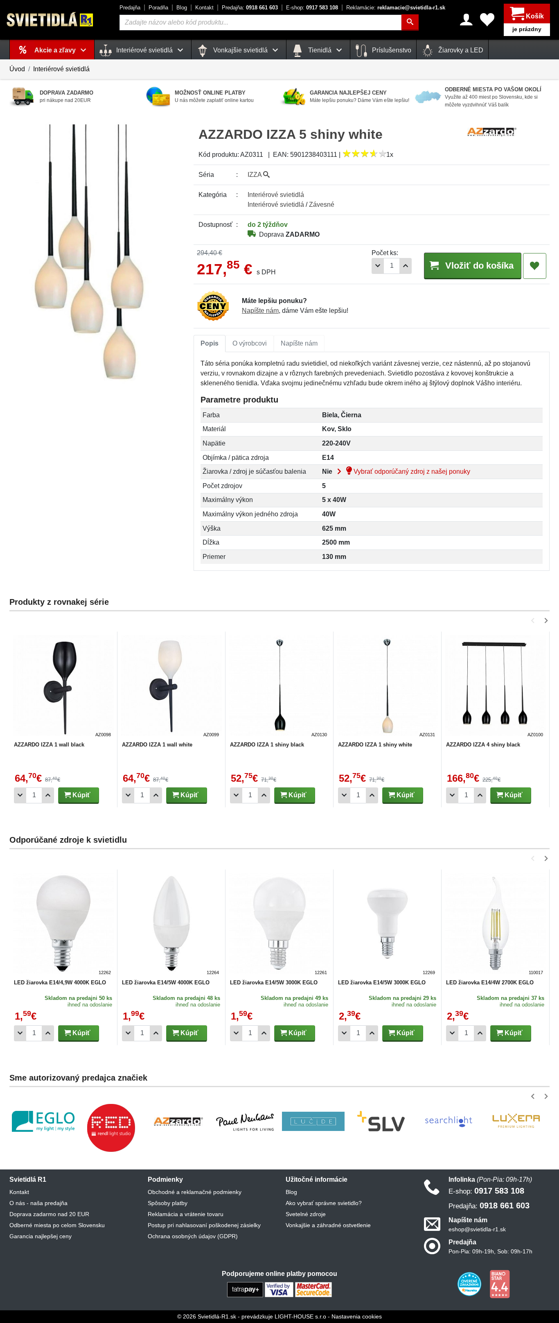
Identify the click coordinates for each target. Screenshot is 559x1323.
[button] (534, 620)
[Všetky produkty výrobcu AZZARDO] (491, 131)
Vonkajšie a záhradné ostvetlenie (328, 1225)
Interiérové (276, 194)
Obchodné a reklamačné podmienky (194, 1192)
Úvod (17, 69)
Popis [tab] (210, 343)
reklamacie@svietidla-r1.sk (395, 8)
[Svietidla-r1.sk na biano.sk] (499, 1283)
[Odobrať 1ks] (378, 266)
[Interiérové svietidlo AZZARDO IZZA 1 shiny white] (387, 687)
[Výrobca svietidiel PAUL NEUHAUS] (246, 1121)
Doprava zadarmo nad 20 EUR (49, 1214)
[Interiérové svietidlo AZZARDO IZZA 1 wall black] (63, 687)
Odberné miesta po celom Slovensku (57, 1225)
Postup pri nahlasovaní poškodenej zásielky (204, 1225)
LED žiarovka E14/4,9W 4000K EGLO (60, 982)
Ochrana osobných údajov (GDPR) (193, 1236)
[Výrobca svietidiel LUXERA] (516, 1121)
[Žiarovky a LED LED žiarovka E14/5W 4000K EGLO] (171, 924)
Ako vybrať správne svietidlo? (324, 1203)
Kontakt (204, 8)
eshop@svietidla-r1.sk (477, 1229)
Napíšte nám (260, 310)
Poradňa (158, 8)
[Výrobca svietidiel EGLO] (43, 1121)
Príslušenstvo (390, 50)
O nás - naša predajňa (38, 1203)
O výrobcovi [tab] (249, 343)
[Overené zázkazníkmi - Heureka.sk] (470, 1283)
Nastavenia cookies (356, 1316)
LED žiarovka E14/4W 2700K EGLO (490, 982)
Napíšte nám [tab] (299, 343)
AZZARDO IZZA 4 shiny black (483, 745)
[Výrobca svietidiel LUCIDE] (313, 1121)
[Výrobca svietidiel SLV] (381, 1121)
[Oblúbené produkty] (487, 19)
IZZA (255, 174)
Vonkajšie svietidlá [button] (240, 50)
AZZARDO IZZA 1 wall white (157, 745)
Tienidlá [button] (320, 50)
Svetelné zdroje (306, 1214)
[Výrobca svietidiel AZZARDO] (178, 1121)
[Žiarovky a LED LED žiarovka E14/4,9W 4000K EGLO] (63, 924)
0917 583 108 (312, 8)
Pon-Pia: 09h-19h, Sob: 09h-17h (490, 1251)
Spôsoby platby (167, 1203)
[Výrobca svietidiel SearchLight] (449, 1122)
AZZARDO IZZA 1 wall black (49, 745)
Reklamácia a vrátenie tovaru (185, 1214)
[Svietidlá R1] (50, 19)
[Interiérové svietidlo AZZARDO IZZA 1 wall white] (171, 687)
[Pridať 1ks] (405, 266)
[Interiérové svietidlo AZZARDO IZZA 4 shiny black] (495, 687)
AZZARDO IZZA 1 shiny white (375, 745)
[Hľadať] (410, 22)
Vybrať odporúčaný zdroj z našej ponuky (411, 471)
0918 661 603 (250, 8)
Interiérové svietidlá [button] (144, 50)
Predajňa (129, 8)
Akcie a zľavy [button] (55, 50)
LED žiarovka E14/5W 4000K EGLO (166, 982)
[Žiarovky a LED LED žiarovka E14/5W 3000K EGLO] (279, 924)
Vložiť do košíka (478, 265)
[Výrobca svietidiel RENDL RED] (110, 1127)
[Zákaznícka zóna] (466, 19)
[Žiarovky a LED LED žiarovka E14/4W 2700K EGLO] (495, 924)
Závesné (321, 204)
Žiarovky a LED (460, 50)
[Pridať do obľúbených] (534, 266)
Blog (181, 8)
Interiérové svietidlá (61, 69)
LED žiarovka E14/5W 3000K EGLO (274, 982)
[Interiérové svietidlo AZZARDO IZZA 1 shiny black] (279, 687)
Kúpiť (80, 795)
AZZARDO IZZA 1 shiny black (267, 745)
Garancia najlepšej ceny (40, 1236)
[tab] (209, 343)
